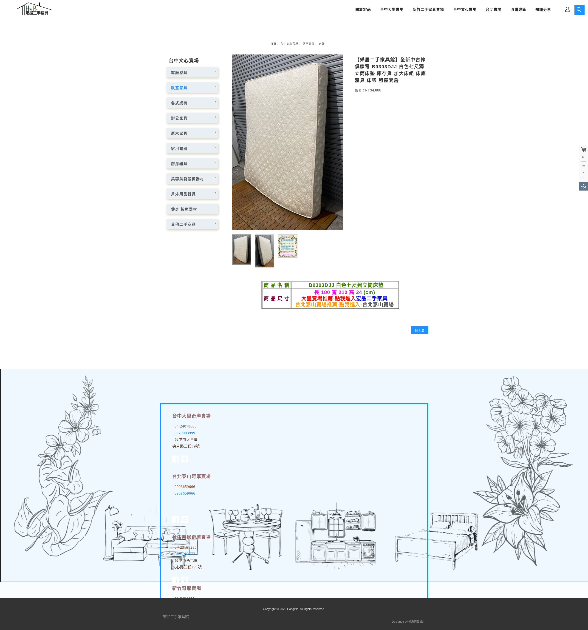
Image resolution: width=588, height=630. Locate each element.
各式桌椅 (179, 103)
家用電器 (179, 149)
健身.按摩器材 (184, 209)
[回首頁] (33, 8)
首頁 (273, 44)
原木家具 (179, 133)
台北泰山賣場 (378, 304)
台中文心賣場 (289, 44)
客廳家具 (179, 73)
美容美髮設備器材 (187, 179)
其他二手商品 (183, 224)
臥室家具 (308, 44)
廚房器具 (179, 164)
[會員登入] (567, 9)
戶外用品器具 (183, 194)
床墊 (322, 44)
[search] (579, 10)
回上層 (420, 330)
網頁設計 (419, 621)
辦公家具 (179, 118)
